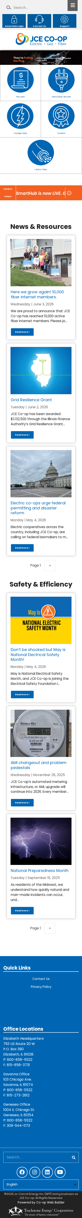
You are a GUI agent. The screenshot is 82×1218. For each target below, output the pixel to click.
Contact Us (41, 979)
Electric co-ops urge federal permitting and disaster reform (38, 508)
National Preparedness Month (39, 870)
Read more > (22, 331)
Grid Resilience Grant (31, 400)
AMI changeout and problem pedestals (38, 765)
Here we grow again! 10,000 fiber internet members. (37, 294)
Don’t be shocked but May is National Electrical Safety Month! (38, 654)
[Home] (41, 39)
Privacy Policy (41, 987)
